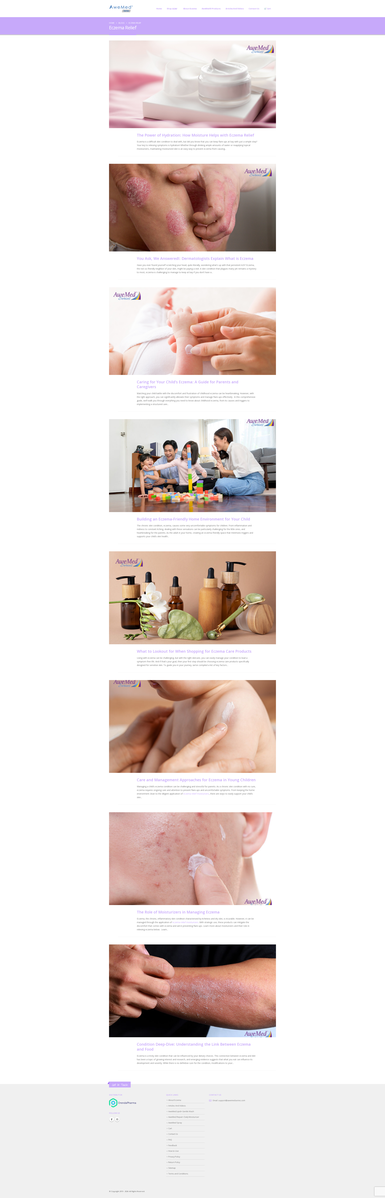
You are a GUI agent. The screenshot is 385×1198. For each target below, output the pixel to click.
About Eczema (190, 8)
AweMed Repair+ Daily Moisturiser (183, 1117)
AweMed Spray (175, 1122)
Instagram (117, 1119)
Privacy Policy (174, 1156)
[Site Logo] (121, 8)
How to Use (173, 1151)
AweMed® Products (211, 8)
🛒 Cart (267, 8)
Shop (172, 8)
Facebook (111, 1119)
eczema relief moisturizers (196, 793)
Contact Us (254, 8)
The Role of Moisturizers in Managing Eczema (178, 912)
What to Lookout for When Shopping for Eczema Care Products (194, 651)
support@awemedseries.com (231, 1100)
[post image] (192, 84)
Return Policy (174, 1162)
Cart (170, 1128)
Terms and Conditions (178, 1173)
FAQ (170, 1139)
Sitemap (172, 1168)
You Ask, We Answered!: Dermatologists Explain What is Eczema (195, 258)
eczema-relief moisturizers (185, 922)
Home (159, 8)
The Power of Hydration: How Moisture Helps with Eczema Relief (195, 135)
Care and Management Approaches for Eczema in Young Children (196, 779)
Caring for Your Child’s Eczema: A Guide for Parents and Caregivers (187, 384)
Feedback (172, 1145)
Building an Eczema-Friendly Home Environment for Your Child (193, 519)
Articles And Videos (235, 8)
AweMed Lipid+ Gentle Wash (181, 1111)
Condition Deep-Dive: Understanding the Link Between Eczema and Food (194, 1047)
